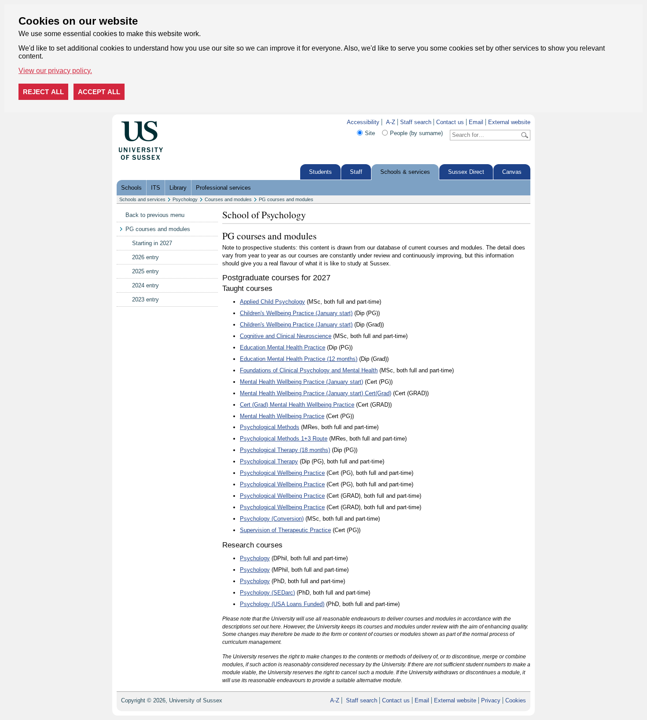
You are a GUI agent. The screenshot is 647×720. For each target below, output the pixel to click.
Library (178, 187)
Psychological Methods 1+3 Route (283, 438)
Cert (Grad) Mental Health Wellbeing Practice (297, 404)
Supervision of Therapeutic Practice (285, 530)
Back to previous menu (154, 215)
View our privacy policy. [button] (55, 70)
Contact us (450, 122)
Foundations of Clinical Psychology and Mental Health (309, 370)
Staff (356, 172)
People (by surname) (416, 133)
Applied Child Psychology (272, 301)
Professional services (223, 187)
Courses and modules (228, 199)
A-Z (390, 122)
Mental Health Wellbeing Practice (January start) (301, 381)
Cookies (515, 700)
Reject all (43, 92)
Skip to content (182, 122)
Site (370, 133)
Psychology (185, 199)
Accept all (99, 92)
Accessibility (363, 122)
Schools (131, 187)
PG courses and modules (286, 199)
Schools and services (142, 199)
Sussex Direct (466, 172)
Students (320, 172)
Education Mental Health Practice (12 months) (298, 359)
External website (509, 122)
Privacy (490, 700)
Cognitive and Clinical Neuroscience (285, 336)
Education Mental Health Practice (282, 347)
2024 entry (145, 285)
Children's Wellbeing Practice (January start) (296, 313)
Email (476, 122)
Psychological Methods (269, 427)
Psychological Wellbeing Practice (282, 473)
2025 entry (145, 271)
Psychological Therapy (269, 461)
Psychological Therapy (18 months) (285, 450)
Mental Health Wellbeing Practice (282, 416)
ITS (155, 187)
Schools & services (405, 172)
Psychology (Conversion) (272, 518)
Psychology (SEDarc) (267, 592)
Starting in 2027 (152, 243)
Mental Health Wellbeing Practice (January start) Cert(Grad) (315, 393)
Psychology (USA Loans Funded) (282, 604)
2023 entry (145, 299)
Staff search (415, 122)
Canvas (512, 172)
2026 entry (145, 257)
